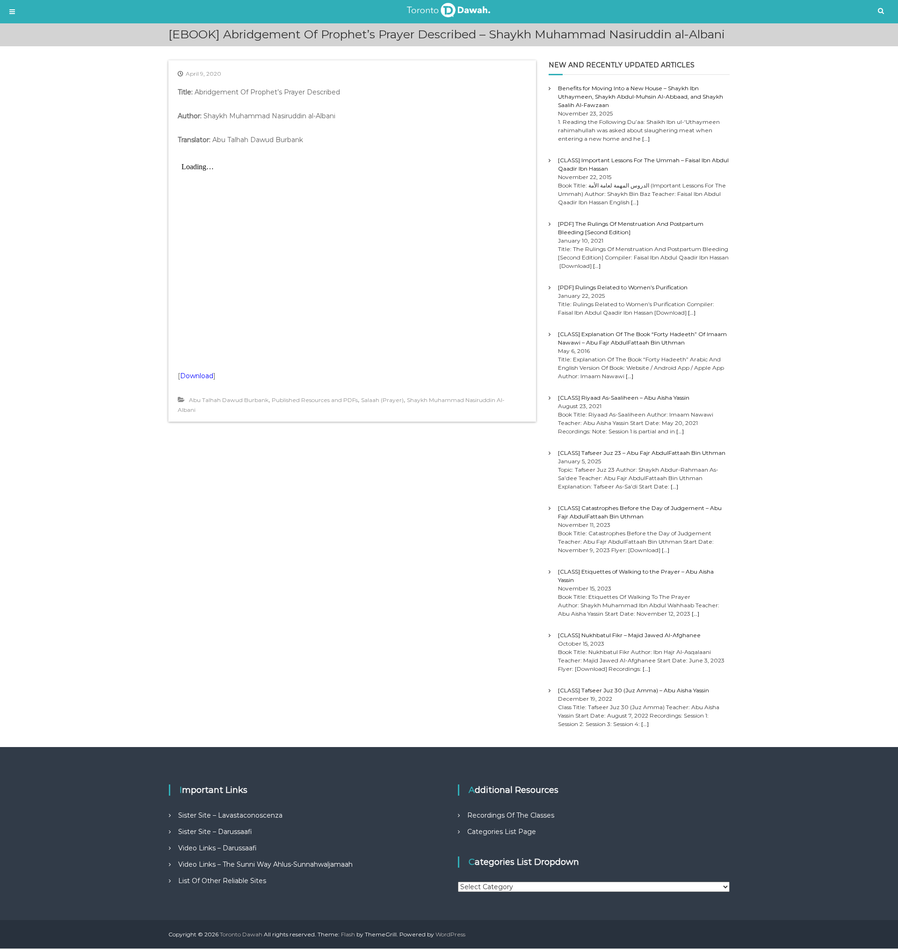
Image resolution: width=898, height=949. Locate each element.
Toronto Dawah (241, 934)
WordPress (450, 934)
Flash (348, 934)
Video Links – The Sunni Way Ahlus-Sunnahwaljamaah (265, 864)
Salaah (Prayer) (382, 399)
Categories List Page (501, 831)
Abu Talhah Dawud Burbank (228, 399)
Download (196, 376)
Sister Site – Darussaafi (215, 831)
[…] (646, 138)
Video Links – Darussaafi (217, 848)
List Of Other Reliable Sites (222, 881)
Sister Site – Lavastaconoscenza (230, 815)
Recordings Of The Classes (510, 815)
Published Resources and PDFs (315, 399)
